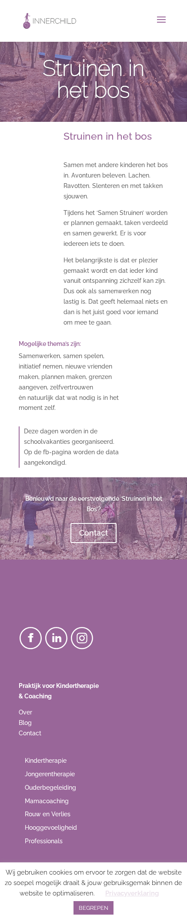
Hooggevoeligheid (51, 827)
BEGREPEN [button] (93, 908)
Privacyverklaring (132, 893)
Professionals (44, 841)
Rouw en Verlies (47, 814)
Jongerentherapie (50, 774)
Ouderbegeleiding (50, 787)
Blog (25, 722)
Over (25, 712)
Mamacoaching (47, 801)
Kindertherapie (46, 760)
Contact (93, 532)
